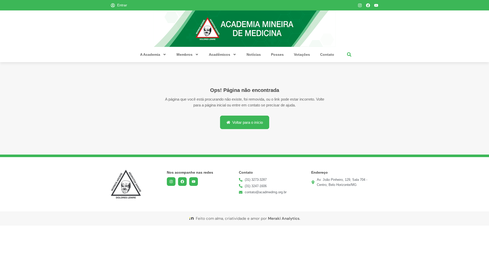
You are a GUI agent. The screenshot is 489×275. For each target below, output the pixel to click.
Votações (302, 54)
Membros (184, 54)
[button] (349, 55)
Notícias (254, 54)
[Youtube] (376, 5)
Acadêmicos (219, 54)
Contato (327, 54)
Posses (277, 54)
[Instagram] (360, 5)
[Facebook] (368, 5)
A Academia (150, 54)
